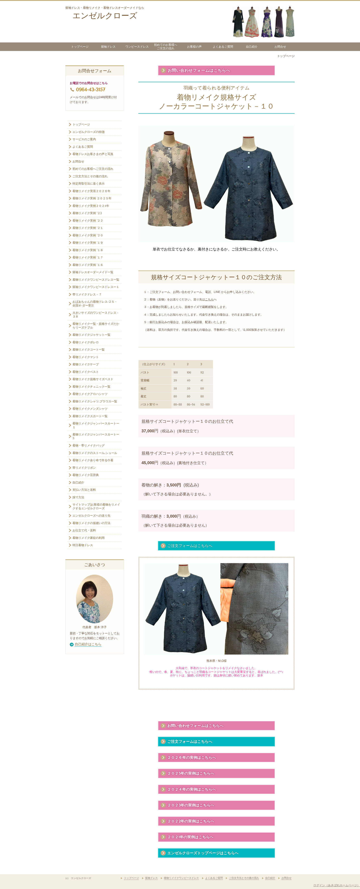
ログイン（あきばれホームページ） (336, 885)
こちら (209, 299)
